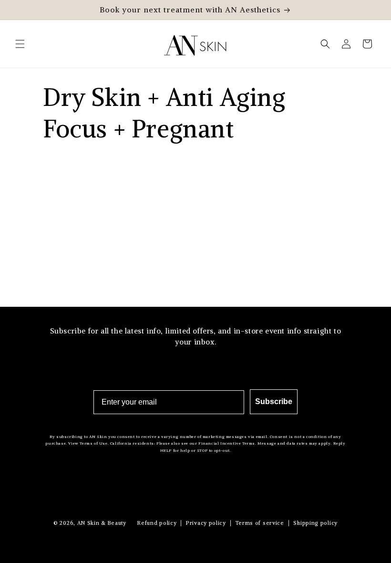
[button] (20, 43)
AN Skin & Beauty (101, 523)
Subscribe (273, 401)
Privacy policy (206, 523)
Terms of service (260, 523)
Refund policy (156, 523)
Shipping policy (315, 523)
